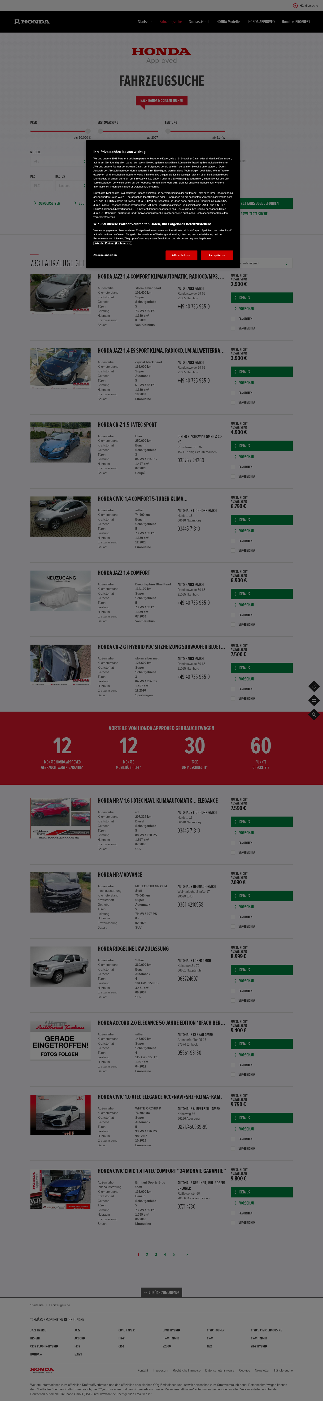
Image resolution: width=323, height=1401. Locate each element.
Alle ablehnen (181, 255)
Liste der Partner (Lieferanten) (112, 243)
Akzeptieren (217, 255)
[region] (163, 204)
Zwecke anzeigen (105, 255)
